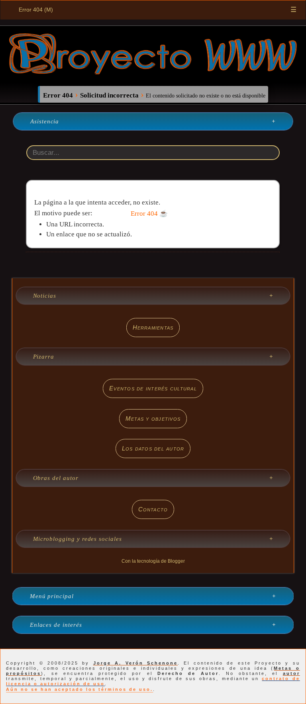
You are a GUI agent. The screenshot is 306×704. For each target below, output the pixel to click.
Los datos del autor (153, 448)
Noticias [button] (45, 296)
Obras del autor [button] (55, 478)
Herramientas (153, 327)
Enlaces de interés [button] (56, 625)
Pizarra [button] (44, 356)
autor (291, 673)
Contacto (153, 509)
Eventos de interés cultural (153, 388)
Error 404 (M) (36, 9)
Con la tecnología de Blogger (153, 561)
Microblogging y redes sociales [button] (77, 539)
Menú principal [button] (52, 596)
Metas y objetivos (153, 418)
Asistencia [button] (44, 121)
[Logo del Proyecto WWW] (153, 72)
